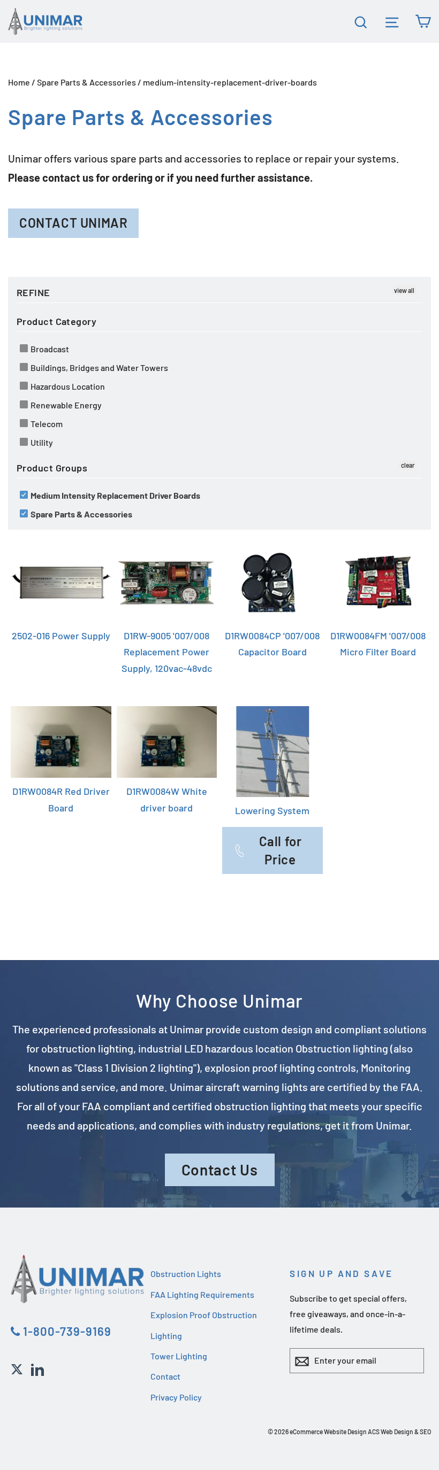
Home (19, 82)
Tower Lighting (178, 1356)
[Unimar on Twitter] (17, 1368)
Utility (41, 442)
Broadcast (49, 349)
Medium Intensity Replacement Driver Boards (114, 495)
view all (404, 290)
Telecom (46, 424)
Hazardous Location (67, 386)
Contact (165, 1376)
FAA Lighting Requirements (202, 1294)
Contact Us (219, 1169)
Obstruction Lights (185, 1273)
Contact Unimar (73, 222)
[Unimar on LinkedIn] (37, 1368)
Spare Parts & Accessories (86, 82)
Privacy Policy (176, 1397)
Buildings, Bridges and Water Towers (98, 367)
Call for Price (280, 850)
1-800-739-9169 (65, 1331)
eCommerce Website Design (328, 1431)
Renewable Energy (65, 405)
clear (407, 465)
